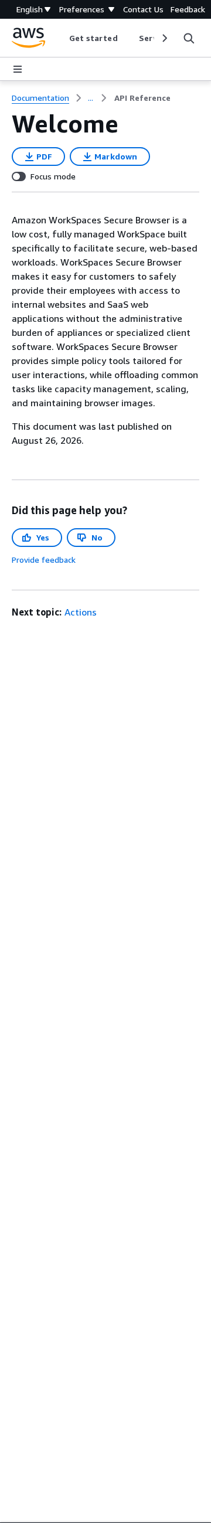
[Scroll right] (163, 38)
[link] (142, 98)
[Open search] (188, 38)
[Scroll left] (60, 38)
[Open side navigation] (17, 69)
